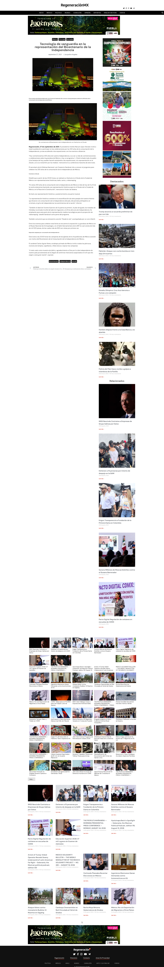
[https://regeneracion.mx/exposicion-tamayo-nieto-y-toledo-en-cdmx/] (39, 715)
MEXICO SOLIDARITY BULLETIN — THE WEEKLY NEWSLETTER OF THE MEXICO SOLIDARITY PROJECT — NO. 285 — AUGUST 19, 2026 (125, 668)
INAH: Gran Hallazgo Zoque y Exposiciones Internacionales (82, 702)
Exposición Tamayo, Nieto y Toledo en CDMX (38, 720)
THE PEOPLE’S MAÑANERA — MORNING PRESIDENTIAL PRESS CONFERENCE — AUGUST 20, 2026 (38, 738)
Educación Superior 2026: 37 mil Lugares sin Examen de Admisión (38, 668)
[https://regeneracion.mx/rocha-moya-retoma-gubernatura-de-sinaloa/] (125, 680)
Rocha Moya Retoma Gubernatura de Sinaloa (123, 685)
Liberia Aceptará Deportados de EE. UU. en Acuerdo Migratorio (60, 756)
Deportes (97, 13)
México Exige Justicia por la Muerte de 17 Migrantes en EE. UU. (125, 738)
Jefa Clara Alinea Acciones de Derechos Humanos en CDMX (82, 772)
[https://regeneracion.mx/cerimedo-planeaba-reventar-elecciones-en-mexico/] (39, 680)
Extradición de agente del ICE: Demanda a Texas (60, 772)
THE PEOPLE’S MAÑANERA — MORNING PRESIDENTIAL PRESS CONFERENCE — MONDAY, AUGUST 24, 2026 (60, 668)
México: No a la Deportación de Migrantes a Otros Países (39, 702)
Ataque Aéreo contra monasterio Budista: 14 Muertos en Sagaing (83, 686)
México (49, 13)
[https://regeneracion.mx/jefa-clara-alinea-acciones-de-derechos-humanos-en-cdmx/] (82, 767)
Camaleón (77, 13)
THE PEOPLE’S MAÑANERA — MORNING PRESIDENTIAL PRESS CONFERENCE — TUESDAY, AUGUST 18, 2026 (125, 773)
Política (58, 13)
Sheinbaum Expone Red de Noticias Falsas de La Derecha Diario (103, 738)
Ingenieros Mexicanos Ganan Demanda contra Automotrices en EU (61, 686)
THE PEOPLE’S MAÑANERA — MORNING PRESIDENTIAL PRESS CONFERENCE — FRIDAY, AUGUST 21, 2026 (104, 703)
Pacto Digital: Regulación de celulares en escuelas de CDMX (125, 650)
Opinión (87, 13)
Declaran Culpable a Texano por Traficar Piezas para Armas (83, 755)
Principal (62, 39)
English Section (110, 13)
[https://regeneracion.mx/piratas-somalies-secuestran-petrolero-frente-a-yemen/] (125, 697)
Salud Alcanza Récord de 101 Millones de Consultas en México (103, 773)
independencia (65, 261)
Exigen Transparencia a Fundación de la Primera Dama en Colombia (82, 651)
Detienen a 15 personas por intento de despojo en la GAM (60, 650)
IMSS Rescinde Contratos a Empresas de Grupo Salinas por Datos (39, 651)
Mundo (67, 13)
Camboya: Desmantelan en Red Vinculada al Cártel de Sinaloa (104, 685)
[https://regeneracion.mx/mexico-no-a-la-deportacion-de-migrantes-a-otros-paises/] (39, 697)
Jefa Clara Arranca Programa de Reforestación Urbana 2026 (83, 737)
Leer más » (101, 219)
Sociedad (70, 39)
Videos (122, 13)
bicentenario (53, 261)
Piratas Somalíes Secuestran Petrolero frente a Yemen (125, 702)
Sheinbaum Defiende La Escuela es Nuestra (126, 720)
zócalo (74, 261)
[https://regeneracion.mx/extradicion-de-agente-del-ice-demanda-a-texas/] (60, 767)
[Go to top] (160, 963)
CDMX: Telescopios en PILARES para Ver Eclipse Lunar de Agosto (61, 703)
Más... (32, 779)
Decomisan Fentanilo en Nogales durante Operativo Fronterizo (38, 773)
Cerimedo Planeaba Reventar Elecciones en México (38, 685)
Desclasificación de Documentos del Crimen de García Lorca (103, 756)
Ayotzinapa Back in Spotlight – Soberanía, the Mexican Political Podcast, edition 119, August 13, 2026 (83, 668)
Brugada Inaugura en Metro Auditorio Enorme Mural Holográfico (102, 720)
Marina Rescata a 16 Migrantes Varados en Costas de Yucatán (82, 720)
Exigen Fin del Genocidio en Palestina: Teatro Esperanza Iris (60, 737)
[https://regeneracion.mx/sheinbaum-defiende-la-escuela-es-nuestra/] (125, 715)
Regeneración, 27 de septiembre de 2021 (44, 147)
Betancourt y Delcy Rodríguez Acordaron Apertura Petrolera (125, 755)
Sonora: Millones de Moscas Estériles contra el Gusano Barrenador (103, 651)
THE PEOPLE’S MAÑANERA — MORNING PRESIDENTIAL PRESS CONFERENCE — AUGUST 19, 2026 (38, 756)
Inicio (41, 13)
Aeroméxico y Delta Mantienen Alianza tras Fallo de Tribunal (60, 720)
